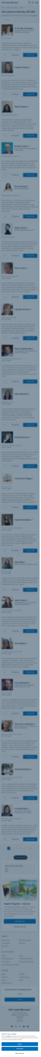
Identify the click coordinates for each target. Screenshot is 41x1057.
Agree (20, 1044)
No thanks (20, 1048)
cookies (8, 1036)
